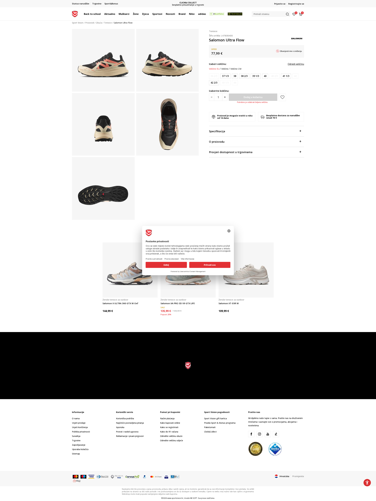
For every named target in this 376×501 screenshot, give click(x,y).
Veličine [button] (224, 69)
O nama (76, 418)
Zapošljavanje (78, 444)
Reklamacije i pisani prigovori (130, 436)
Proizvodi (89, 22)
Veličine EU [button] (214, 69)
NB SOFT (193, 498)
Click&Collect (210, 431)
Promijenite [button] (298, 476)
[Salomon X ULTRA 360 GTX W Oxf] (130, 270)
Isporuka (120, 427)
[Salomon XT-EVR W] (246, 270)
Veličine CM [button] (235, 69)
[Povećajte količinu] (224, 97)
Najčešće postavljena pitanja (130, 422)
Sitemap (76, 453)
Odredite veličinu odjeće (171, 440)
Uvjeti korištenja (80, 427)
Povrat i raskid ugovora (127, 431)
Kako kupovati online (170, 422)
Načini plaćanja (167, 418)
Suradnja (76, 436)
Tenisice (108, 22)
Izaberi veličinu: (217, 64)
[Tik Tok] (276, 434)
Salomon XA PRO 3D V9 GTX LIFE (178, 303)
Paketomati (209, 427)
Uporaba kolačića (80, 449)
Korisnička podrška (125, 418)
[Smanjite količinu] (211, 97)
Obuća (99, 22)
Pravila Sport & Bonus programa (219, 422)
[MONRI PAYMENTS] (77, 480)
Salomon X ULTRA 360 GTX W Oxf (120, 303)
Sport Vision (77, 22)
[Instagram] (259, 434)
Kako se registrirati (169, 427)
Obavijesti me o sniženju (291, 51)
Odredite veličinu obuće (171, 436)
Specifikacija (217, 131)
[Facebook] (251, 434)
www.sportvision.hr (175, 498)
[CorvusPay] (132, 476)
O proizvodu (216, 141)
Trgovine (76, 440)
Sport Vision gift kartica (215, 418)
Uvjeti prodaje (78, 422)
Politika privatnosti (81, 431)
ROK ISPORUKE (188, 2)
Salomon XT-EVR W (229, 303)
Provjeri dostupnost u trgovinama (230, 152)
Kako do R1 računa (169, 431)
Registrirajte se (296, 3)
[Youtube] (268, 434)
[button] (102, 14)
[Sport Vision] (75, 13)
